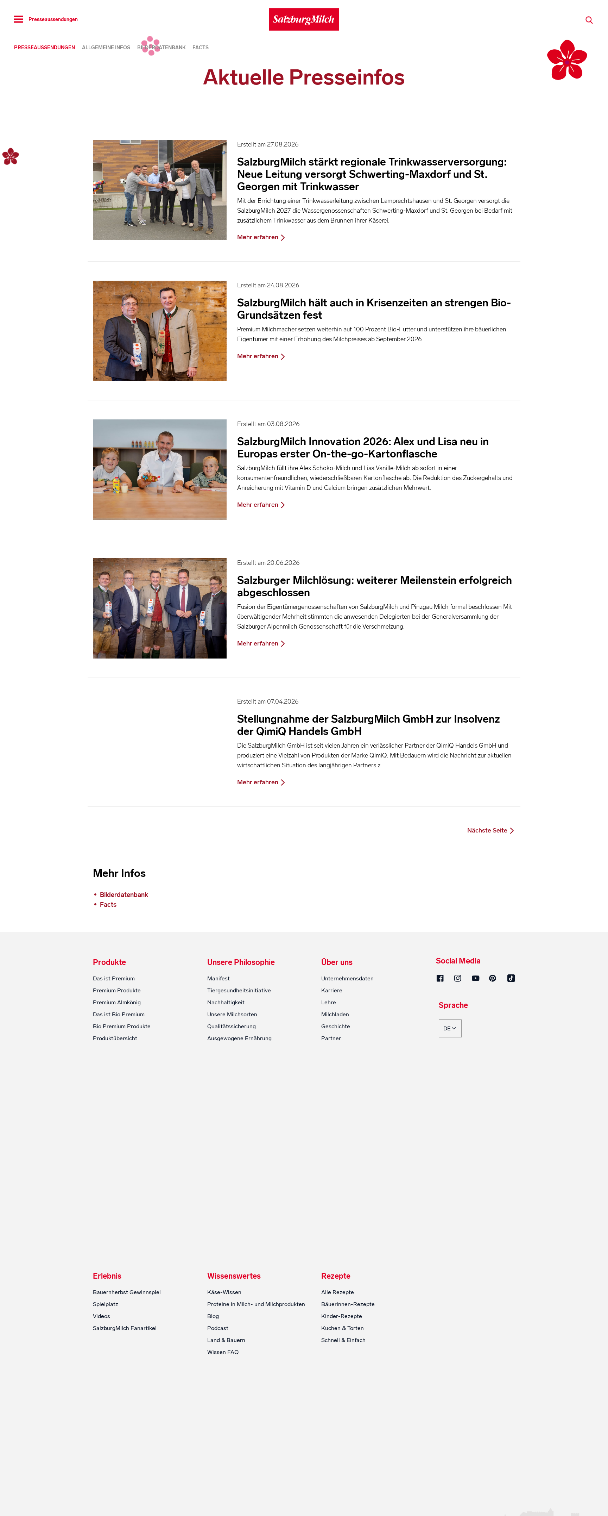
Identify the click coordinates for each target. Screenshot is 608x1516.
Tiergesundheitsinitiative (239, 990)
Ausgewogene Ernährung (239, 1038)
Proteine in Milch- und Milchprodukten (256, 1304)
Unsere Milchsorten (232, 1014)
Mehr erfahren (258, 237)
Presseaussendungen (44, 48)
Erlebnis (107, 1276)
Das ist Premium (114, 978)
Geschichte (335, 1026)
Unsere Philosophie (241, 962)
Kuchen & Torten (342, 1328)
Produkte (109, 962)
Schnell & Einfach (343, 1340)
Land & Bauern (226, 1340)
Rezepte (335, 1276)
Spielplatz (105, 1304)
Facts (200, 48)
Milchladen (335, 1014)
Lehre (328, 1002)
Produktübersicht (115, 1038)
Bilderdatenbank (161, 48)
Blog (213, 1316)
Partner (331, 1038)
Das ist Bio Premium (119, 1014)
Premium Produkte (117, 990)
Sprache (453, 1006)
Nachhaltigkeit (226, 1002)
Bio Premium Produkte (122, 1026)
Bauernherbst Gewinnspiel (127, 1292)
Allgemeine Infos (106, 48)
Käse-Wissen (224, 1292)
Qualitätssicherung (231, 1026)
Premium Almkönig (117, 1002)
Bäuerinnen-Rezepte (348, 1304)
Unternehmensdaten (347, 978)
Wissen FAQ (223, 1352)
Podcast (217, 1328)
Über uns (337, 962)
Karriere (331, 990)
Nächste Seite (488, 830)
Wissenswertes (234, 1276)
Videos (101, 1316)
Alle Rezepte (337, 1292)
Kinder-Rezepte (341, 1316)
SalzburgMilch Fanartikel (125, 1328)
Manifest (218, 978)
